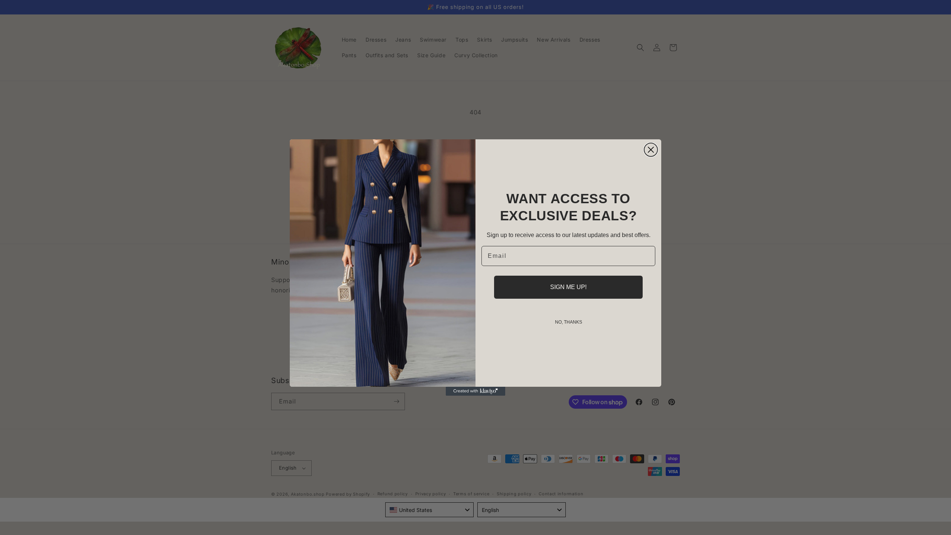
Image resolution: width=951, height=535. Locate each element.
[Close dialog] (651, 149)
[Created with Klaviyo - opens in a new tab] (475, 391)
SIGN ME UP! (568, 287)
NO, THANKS (568, 322)
